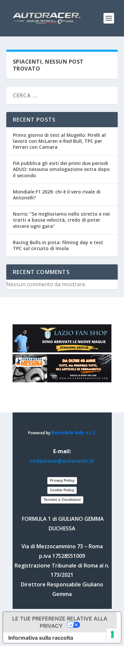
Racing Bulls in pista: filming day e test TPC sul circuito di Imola (58, 245)
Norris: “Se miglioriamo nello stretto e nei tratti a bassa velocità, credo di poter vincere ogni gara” (61, 220)
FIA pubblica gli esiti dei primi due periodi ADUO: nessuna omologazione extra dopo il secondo (61, 169)
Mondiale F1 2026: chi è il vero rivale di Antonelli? (57, 194)
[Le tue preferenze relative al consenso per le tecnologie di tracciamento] (112, 634)
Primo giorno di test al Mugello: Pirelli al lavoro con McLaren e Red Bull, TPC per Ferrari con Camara (59, 141)
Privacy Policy (62, 480)
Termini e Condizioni (62, 499)
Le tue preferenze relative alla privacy (59, 622)
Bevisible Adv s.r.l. (73, 432)
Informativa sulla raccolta (40, 637)
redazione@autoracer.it (62, 460)
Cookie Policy (62, 490)
